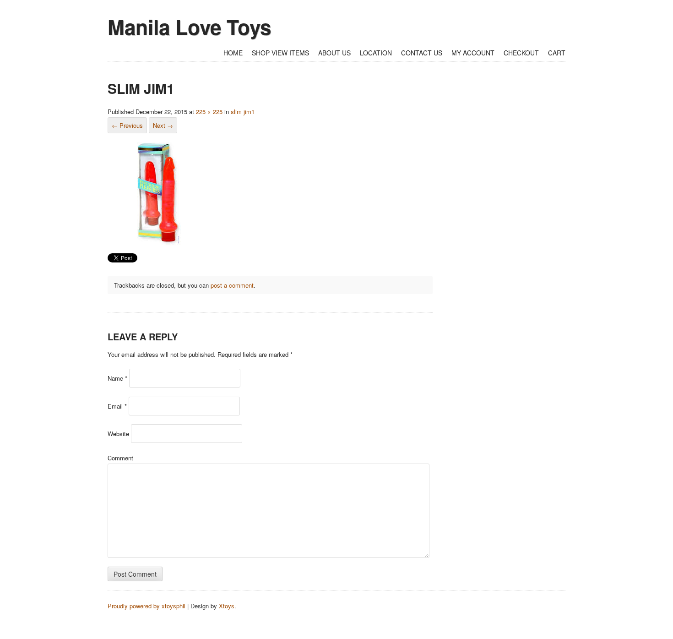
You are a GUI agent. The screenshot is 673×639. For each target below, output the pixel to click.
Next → (163, 125)
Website (118, 433)
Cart (556, 52)
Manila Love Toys (189, 26)
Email (117, 406)
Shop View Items (280, 52)
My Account (472, 52)
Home (233, 52)
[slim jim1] (159, 243)
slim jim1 (243, 111)
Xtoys (226, 605)
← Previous (127, 125)
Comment (120, 457)
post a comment (232, 285)
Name (117, 378)
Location (376, 52)
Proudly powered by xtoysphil (146, 605)
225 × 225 (209, 111)
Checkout (521, 52)
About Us (334, 52)
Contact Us (421, 52)
